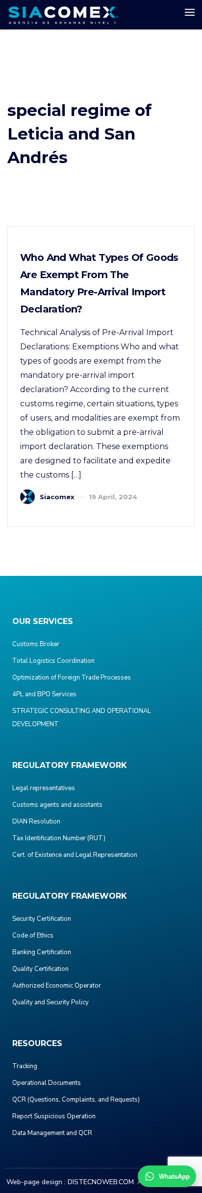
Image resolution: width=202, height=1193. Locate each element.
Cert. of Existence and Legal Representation (74, 855)
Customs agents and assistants (57, 804)
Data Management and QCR (52, 1133)
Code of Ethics (32, 935)
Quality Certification (40, 969)
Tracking (24, 1066)
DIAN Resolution (36, 821)
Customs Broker (35, 644)
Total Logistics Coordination (53, 660)
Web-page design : (36, 1182)
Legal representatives (43, 788)
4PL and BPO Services (44, 694)
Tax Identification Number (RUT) (58, 838)
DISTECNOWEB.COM (101, 1182)
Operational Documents (46, 1083)
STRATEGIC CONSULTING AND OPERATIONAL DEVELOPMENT (81, 718)
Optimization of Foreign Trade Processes (71, 677)
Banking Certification (41, 952)
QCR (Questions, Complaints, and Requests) (76, 1099)
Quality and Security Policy (50, 1002)
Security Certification (41, 918)
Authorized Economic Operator (56, 985)
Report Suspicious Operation (54, 1116)
